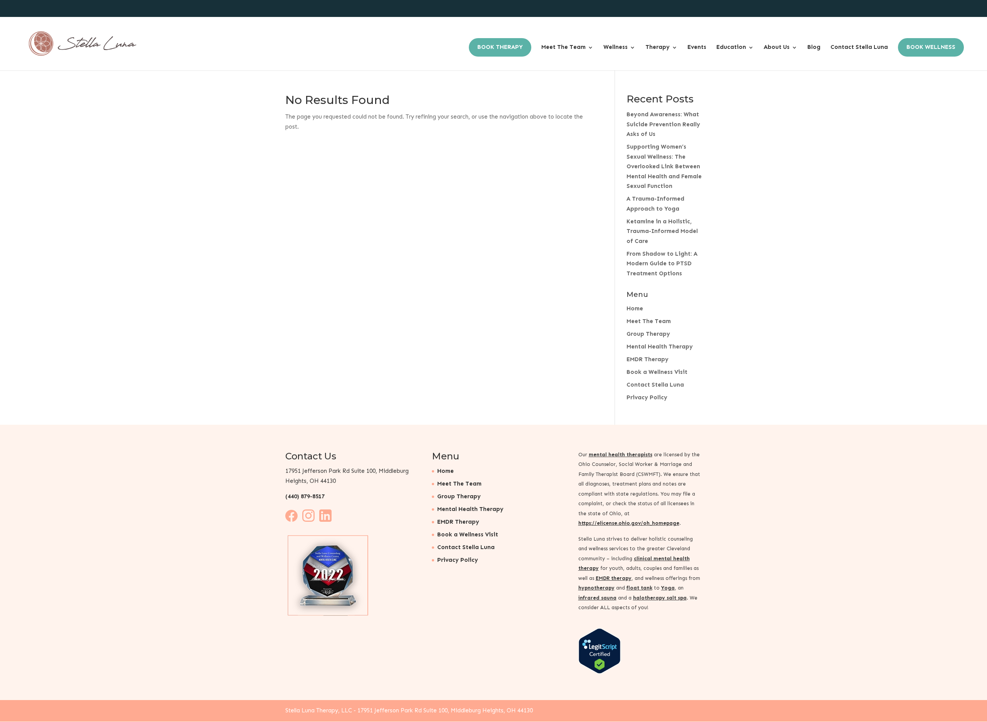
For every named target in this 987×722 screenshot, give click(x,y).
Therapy (657, 47)
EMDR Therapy (648, 359)
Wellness (615, 47)
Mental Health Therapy (660, 346)
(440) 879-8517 (305, 496)
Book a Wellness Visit (657, 372)
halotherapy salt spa (660, 598)
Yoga (668, 588)
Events (696, 47)
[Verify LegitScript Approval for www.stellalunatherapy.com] (599, 671)
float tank (639, 588)
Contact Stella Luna (859, 47)
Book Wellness (930, 47)
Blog (813, 47)
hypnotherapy (596, 588)
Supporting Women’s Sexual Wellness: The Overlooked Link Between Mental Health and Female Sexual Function (664, 166)
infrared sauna (597, 598)
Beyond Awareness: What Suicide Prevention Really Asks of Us (663, 124)
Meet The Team (563, 47)
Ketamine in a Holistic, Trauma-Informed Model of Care (662, 231)
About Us (777, 47)
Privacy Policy (647, 397)
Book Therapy (500, 47)
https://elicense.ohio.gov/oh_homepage (628, 523)
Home (635, 308)
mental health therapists (620, 454)
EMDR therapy (614, 578)
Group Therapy (648, 333)
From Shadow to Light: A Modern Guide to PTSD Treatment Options (662, 263)
